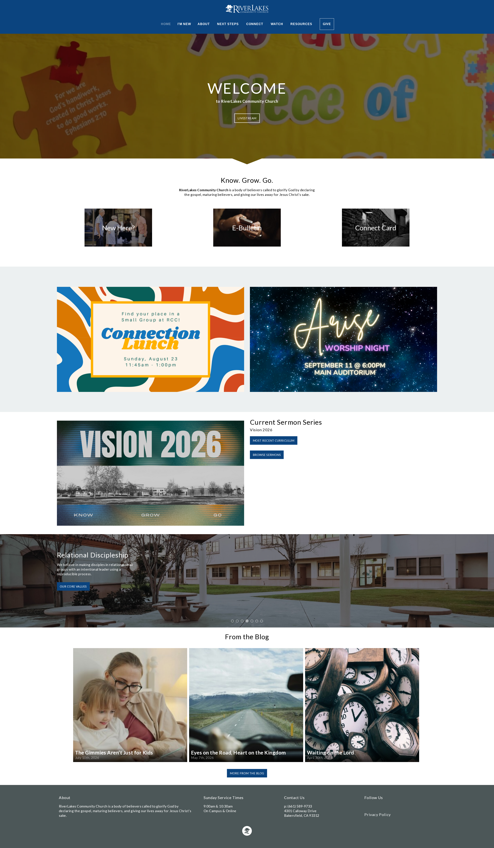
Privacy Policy (377, 814)
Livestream (247, 118)
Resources (301, 24)
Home (166, 24)
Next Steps (228, 24)
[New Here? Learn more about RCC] (118, 246)
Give (327, 24)
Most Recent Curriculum (273, 440)
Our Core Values (131, 591)
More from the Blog (247, 773)
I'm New (184, 24)
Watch (277, 24)
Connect (255, 24)
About (204, 24)
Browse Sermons (267, 454)
